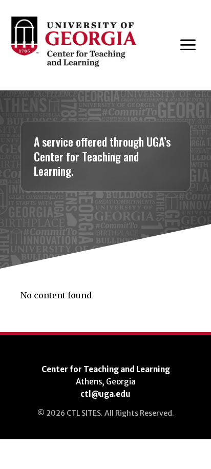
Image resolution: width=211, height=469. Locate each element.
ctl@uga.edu (105, 394)
